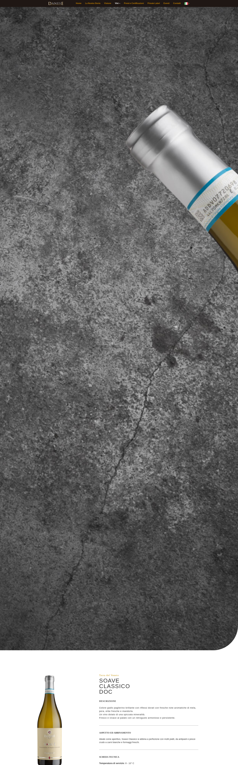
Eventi (166, 3)
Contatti (177, 3)
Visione (107, 3)
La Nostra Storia (92, 3)
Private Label (154, 3)
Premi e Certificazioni (134, 3)
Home (78, 3)
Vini (117, 3)
